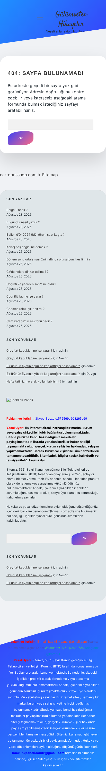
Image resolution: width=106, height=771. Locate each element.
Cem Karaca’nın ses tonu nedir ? (29, 321)
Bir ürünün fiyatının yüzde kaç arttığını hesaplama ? (43, 366)
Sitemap (50, 174)
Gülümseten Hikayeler (71, 19)
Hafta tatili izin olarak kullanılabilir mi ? (33, 381)
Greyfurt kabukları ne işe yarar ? (29, 350)
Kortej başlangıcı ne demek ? (27, 247)
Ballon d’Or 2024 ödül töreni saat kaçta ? (35, 234)
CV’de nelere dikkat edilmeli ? (27, 272)
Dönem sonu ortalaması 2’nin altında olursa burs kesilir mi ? (48, 259)
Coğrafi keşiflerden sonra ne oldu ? (31, 284)
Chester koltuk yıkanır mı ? (25, 309)
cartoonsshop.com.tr (20, 174)
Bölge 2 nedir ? (17, 210)
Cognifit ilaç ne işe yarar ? (24, 296)
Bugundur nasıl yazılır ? (23, 222)
